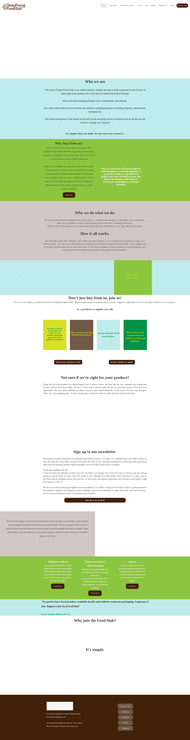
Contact (172, 5)
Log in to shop (182, 5)
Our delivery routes (127, 5)
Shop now (69, 195)
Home (104, 5)
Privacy (125, 723)
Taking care (162, 5)
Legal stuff (125, 728)
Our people (113, 5)
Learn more (58, 586)
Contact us (132, 586)
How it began (150, 5)
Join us (139, 5)
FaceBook (125, 717)
